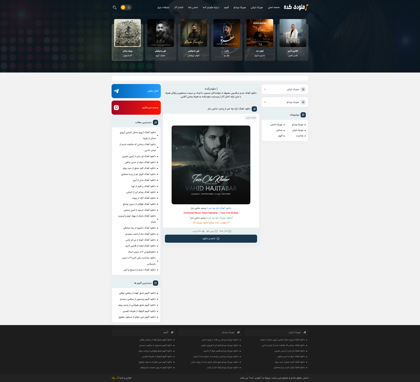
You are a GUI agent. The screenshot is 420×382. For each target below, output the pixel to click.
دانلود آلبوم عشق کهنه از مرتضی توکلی (137, 293)
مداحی (279, 130)
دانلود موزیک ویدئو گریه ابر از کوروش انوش (219, 345)
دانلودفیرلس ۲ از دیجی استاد (142, 252)
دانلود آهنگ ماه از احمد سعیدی (140, 234)
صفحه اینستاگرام (150, 107)
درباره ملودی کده (211, 7)
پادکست (299, 136)
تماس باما (193, 7)
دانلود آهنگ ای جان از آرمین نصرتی (139, 156)
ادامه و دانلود (208, 238)
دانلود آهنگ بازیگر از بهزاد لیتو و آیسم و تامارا (137, 219)
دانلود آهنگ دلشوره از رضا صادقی (139, 228)
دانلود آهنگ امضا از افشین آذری (141, 246)
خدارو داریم (260, 53)
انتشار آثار (178, 7)
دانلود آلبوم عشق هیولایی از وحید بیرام (137, 305)
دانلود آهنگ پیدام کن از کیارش (141, 192)
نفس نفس (293, 53)
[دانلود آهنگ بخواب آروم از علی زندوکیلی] (160, 33)
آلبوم (226, 7)
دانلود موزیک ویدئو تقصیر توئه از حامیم (221, 351)
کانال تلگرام (153, 91)
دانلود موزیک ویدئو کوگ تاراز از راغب (222, 367)
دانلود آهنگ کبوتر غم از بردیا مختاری (138, 174)
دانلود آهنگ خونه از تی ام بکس (141, 240)
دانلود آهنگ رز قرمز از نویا (143, 186)
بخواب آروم (160, 53)
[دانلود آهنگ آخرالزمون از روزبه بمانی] (127, 33)
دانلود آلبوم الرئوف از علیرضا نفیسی (139, 311)
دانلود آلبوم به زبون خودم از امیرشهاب (156, 367)
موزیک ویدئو (240, 7)
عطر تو (227, 53)
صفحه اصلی (274, 7)
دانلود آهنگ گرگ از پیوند (144, 198)
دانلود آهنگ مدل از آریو (144, 180)
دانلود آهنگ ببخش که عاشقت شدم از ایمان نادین (138, 147)
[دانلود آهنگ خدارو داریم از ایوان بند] (259, 33)
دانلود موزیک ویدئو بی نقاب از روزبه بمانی (220, 339)
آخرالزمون (127, 53)
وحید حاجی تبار (198, 208)
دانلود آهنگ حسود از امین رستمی (140, 210)
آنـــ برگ (115, 378)
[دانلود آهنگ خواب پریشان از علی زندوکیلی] (193, 33)
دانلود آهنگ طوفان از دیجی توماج (139, 204)
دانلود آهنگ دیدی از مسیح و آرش (140, 270)
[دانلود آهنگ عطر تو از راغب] (226, 33)
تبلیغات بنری (163, 7)
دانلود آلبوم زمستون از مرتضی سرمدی (138, 299)
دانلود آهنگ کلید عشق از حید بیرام (139, 168)
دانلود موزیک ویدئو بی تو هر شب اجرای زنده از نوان (215, 356)
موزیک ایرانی (257, 7)
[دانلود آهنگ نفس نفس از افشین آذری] (293, 33)
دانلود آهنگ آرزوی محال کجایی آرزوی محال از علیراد (138, 135)
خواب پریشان (194, 53)
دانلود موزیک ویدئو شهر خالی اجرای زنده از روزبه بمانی (214, 362)
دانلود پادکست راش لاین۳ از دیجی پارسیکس (139, 260)
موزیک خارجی (276, 124)
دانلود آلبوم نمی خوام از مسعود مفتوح (137, 317)
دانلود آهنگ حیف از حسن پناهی (140, 162)
